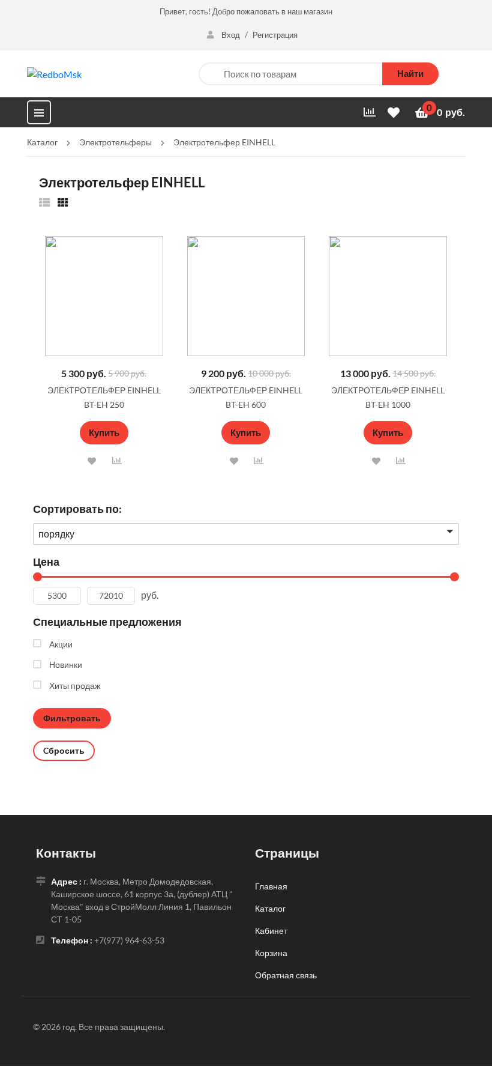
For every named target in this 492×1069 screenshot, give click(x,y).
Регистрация (275, 35)
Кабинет (271, 930)
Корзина (271, 953)
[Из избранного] (44, 202)
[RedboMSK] (54, 73)
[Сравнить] (117, 460)
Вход (231, 35)
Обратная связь (286, 975)
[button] (92, 460)
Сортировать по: (77, 508)
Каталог (270, 908)
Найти (410, 73)
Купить (104, 432)
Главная (271, 886)
